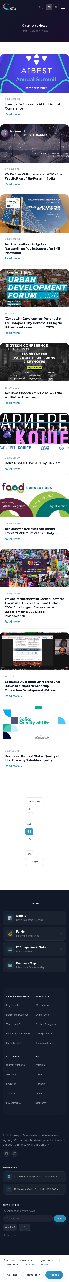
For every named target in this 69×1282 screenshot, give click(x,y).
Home (24, 30)
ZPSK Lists (12, 1093)
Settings (12, 1274)
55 (29, 839)
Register (11, 1083)
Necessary (33, 1274)
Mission (40, 1064)
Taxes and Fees (15, 1024)
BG (56, 7)
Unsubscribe (10, 1235)
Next (34, 862)
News (39, 1093)
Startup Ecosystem (46, 1024)
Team (39, 1074)
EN (49, 7)
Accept (54, 1274)
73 (29, 854)
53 (29, 824)
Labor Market (13, 1043)
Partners (40, 1083)
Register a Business (17, 1014)
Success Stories (45, 1043)
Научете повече (37, 1264)
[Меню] (62, 7)
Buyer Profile (13, 1102)
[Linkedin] (14, 1153)
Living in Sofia (44, 1033)
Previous (34, 801)
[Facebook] (6, 1153)
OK (60, 1218)
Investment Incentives (18, 1033)
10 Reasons (42, 1005)
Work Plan (11, 1074)
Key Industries (14, 1005)
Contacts (41, 1102)
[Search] (41, 7)
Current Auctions (15, 1064)
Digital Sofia (43, 1014)
